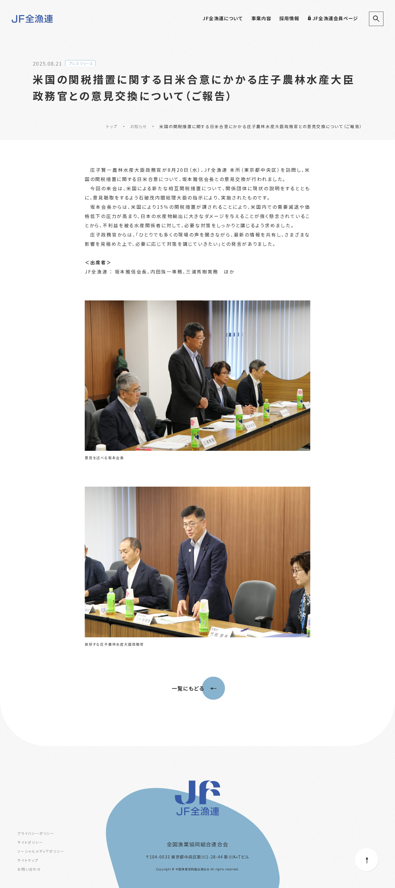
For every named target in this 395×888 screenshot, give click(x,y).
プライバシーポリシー (35, 833)
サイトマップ (27, 860)
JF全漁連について (223, 18)
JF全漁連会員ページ (335, 18)
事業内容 (261, 18)
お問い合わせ (29, 869)
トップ (111, 126)
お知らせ (138, 126)
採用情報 (289, 18)
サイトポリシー (30, 842)
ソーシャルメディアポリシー (40, 851)
